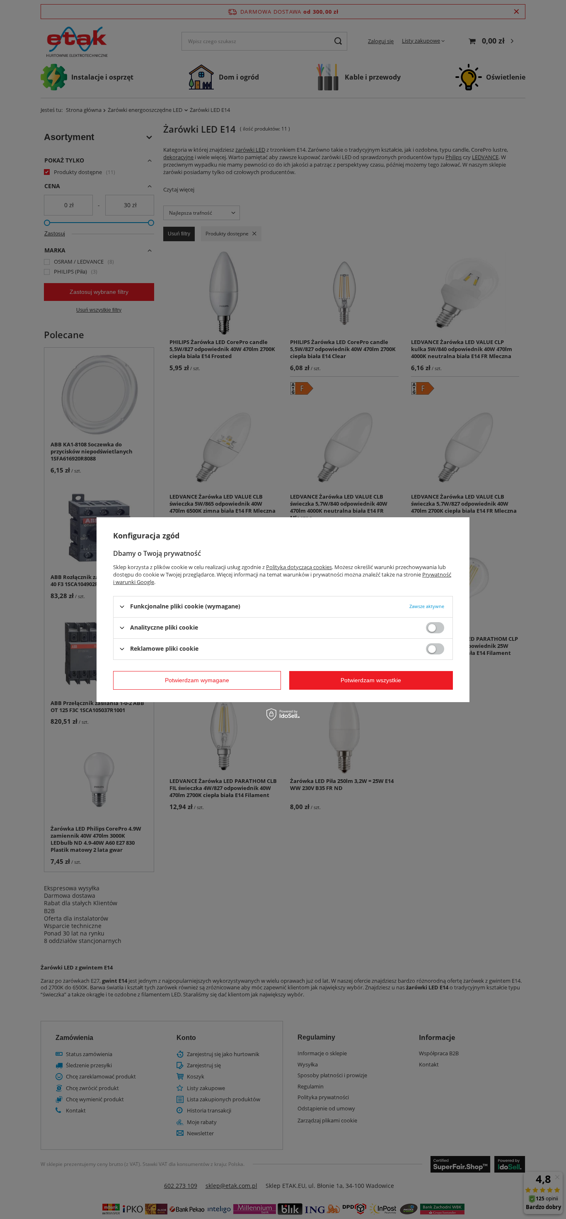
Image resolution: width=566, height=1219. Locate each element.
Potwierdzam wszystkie (371, 680)
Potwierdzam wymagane (197, 680)
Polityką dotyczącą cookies (299, 566)
